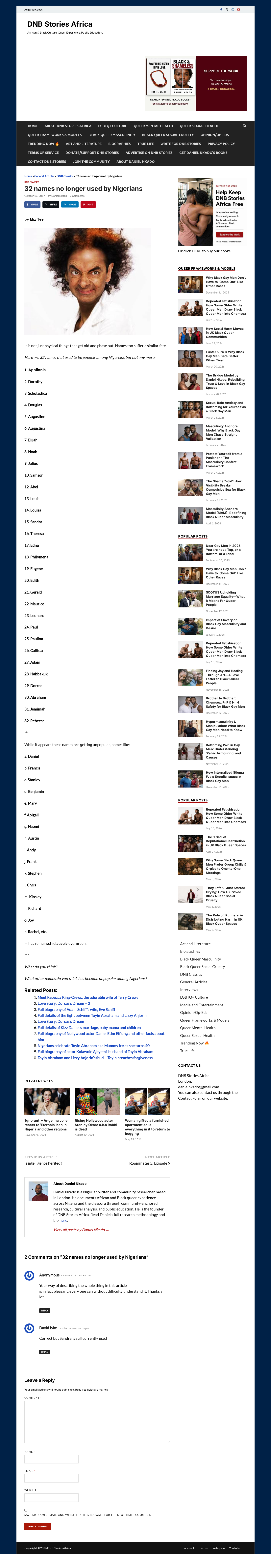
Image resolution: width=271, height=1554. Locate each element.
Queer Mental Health (153, 126)
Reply (44, 1310)
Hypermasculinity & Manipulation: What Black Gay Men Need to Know (225, 726)
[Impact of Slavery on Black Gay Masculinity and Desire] (190, 620)
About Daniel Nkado (135, 161)
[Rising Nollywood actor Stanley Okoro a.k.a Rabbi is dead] (97, 1102)
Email (29, 1470)
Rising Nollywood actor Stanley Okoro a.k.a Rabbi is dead (96, 1125)
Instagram (218, 1548)
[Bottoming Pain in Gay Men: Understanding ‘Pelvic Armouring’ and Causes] (190, 745)
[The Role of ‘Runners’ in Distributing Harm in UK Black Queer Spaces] (190, 916)
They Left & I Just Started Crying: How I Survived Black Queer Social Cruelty (225, 894)
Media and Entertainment (201, 1005)
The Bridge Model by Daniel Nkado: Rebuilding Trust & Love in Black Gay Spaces (225, 381)
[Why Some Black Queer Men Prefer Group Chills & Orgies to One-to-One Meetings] (190, 861)
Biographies (119, 144)
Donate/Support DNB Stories (92, 153)
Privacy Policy (221, 144)
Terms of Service (43, 153)
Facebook (189, 1548)
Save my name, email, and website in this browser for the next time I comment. (87, 1514)
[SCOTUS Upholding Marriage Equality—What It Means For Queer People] (190, 593)
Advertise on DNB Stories (149, 153)
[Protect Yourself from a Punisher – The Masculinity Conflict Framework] (190, 454)
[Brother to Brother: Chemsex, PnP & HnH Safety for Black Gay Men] (190, 699)
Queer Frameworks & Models (55, 135)
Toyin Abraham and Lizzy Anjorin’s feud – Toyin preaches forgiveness (95, 1057)
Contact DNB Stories (47, 161)
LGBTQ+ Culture (112, 126)
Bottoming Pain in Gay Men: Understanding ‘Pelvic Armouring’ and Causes (223, 751)
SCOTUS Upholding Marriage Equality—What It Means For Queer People (225, 598)
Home (33, 126)
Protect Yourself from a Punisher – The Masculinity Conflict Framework (224, 460)
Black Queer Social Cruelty (168, 135)
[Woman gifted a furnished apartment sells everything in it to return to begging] (147, 1102)
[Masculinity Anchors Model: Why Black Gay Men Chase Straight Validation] (190, 427)
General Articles (44, 176)
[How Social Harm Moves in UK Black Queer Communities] (190, 329)
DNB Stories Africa (59, 24)
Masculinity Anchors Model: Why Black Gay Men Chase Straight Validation (223, 432)
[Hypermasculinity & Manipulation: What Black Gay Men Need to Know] (190, 722)
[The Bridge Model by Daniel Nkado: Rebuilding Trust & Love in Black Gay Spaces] (190, 376)
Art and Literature (84, 144)
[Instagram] (232, 9)
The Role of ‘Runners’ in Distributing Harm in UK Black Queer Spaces (224, 919)
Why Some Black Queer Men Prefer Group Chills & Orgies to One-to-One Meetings (226, 866)
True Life (145, 144)
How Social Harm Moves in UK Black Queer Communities (225, 333)
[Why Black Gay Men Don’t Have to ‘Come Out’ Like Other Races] (190, 278)
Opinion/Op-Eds (215, 135)
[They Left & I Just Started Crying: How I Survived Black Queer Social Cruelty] (190, 888)
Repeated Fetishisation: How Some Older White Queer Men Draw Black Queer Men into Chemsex (226, 307)
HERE (196, 251)
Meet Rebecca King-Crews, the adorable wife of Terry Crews (88, 997)
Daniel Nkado (59, 195)
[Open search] (245, 125)
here (63, 1220)
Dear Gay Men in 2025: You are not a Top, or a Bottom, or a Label (223, 550)
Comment (32, 1397)
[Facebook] (221, 9)
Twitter (203, 1548)
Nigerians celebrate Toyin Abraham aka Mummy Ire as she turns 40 (94, 1045)
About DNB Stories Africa (67, 126)
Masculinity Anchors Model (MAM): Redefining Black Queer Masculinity (226, 513)
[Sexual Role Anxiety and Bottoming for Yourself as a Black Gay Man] (190, 403)
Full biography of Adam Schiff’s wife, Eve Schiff (76, 1009)
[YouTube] (238, 9)
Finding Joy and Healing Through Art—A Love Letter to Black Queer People (224, 677)
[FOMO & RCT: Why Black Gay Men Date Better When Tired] (190, 352)
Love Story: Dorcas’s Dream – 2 (64, 1003)
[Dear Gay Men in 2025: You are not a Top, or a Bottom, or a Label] (190, 546)
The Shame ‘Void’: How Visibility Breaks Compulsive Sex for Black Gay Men (225, 487)
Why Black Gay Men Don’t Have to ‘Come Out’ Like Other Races (226, 282)
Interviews (189, 989)
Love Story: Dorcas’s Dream (61, 1021)
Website (30, 1490)
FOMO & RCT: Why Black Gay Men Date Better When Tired (225, 356)
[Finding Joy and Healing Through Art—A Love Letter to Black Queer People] (190, 671)
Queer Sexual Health (199, 126)
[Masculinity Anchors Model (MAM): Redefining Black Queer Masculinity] (190, 509)
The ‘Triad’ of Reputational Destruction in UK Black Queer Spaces (226, 841)
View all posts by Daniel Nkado (81, 1229)
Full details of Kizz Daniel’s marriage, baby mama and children (89, 1027)
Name (29, 1451)
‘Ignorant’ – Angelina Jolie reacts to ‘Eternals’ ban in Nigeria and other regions (45, 1125)
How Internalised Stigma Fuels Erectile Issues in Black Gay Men (225, 776)
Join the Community (91, 161)
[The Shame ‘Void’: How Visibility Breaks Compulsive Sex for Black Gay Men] (190, 482)
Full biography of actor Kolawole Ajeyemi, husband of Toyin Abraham (95, 1051)
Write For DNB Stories (180, 144)
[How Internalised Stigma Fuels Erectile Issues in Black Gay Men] (190, 773)
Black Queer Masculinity (111, 135)
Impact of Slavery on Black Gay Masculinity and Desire (226, 624)
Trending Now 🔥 (43, 144)
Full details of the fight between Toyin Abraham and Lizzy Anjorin (92, 1015)
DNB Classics (65, 176)
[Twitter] (227, 9)
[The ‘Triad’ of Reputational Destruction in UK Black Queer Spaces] (190, 837)
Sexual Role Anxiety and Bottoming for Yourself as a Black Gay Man (226, 407)
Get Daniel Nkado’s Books (203, 153)
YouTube (234, 1548)
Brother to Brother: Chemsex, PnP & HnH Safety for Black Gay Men (225, 702)
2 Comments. (77, 195)
